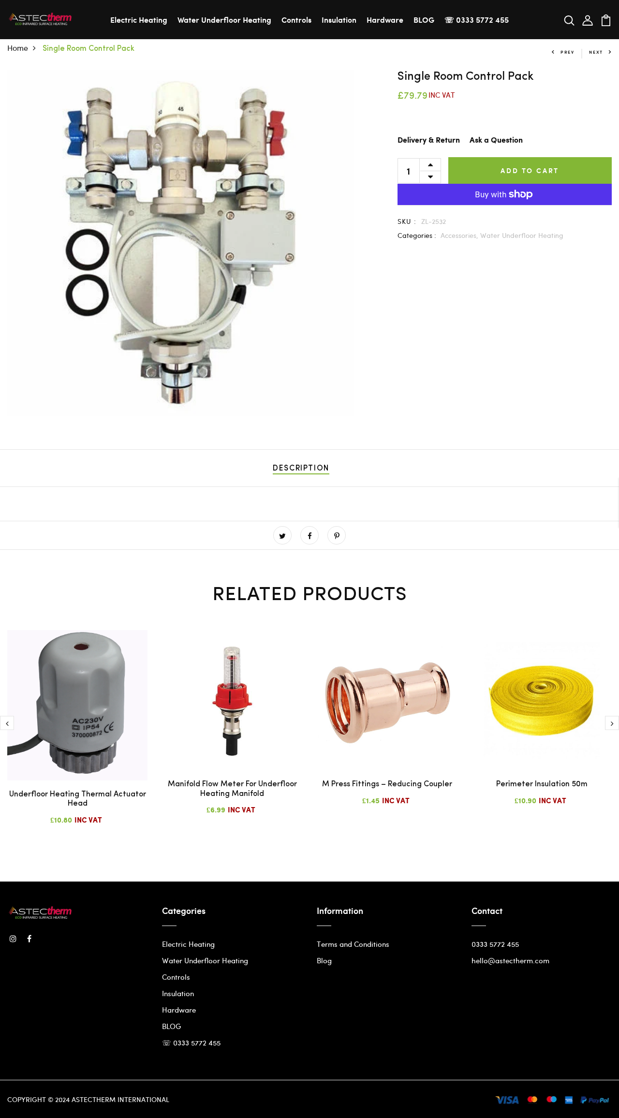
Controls (296, 19)
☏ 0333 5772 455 (476, 19)
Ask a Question (496, 140)
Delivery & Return (429, 140)
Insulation (339, 19)
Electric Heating (138, 19)
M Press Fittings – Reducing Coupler (387, 784)
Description (301, 468)
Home (17, 48)
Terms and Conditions (353, 944)
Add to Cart (530, 170)
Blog (324, 960)
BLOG (423, 19)
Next (596, 52)
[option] (77, 735)
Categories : (417, 235)
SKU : (407, 221)
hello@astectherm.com (510, 960)
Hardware (385, 19)
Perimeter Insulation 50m (542, 784)
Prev (567, 52)
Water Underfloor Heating (224, 19)
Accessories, (460, 235)
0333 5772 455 (495, 944)
